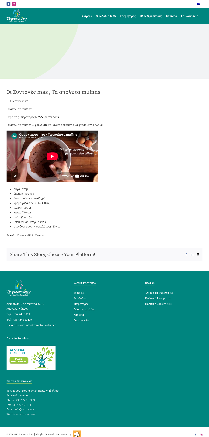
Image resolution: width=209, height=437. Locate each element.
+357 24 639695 (21, 314)
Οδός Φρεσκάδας (84, 309)
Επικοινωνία (81, 320)
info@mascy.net (24, 409)
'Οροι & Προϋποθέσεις (159, 293)
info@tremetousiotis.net (41, 325)
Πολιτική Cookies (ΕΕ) (158, 304)
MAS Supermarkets (47, 117)
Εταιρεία (79, 293)
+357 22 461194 (21, 405)
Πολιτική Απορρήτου (158, 298)
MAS (11, 235)
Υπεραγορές (81, 304)
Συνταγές (39, 235)
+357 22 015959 (25, 400)
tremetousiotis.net (24, 414)
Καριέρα (79, 315)
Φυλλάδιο (80, 298)
